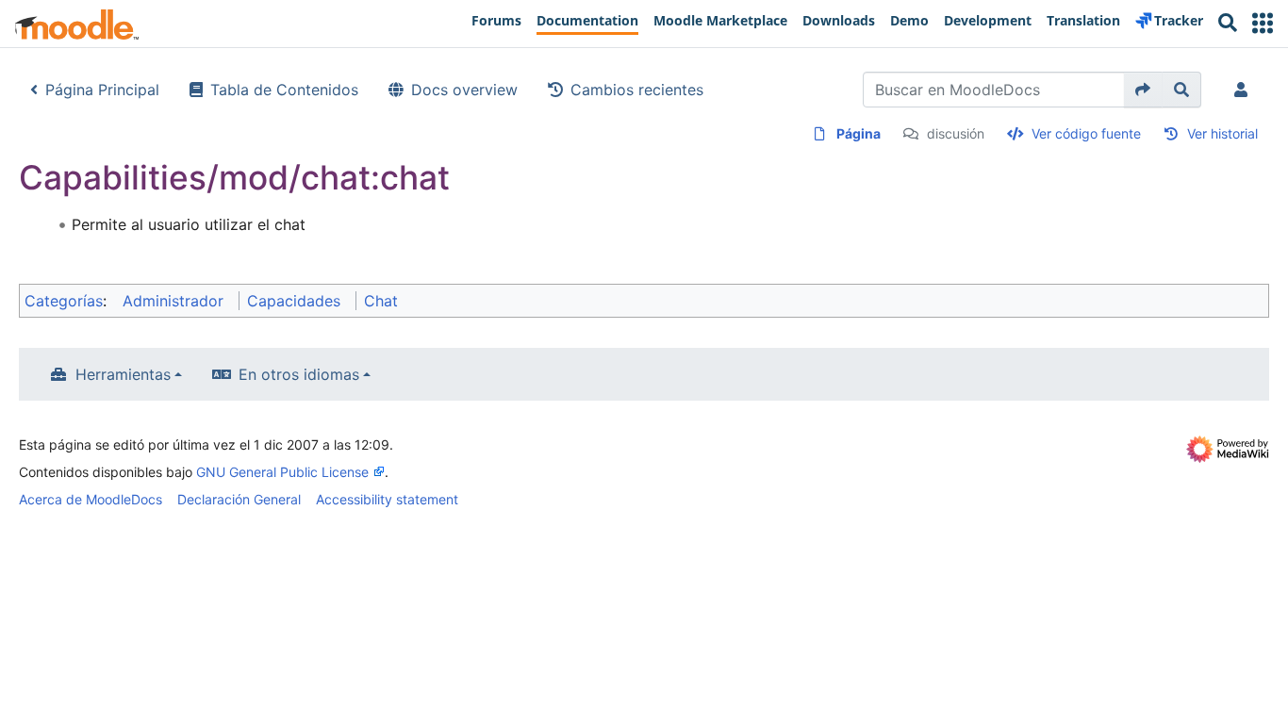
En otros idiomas (299, 374)
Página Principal (102, 89)
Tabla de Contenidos (284, 89)
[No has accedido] (1244, 89)
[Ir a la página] (1143, 89)
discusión (955, 133)
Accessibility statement (387, 499)
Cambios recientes (636, 89)
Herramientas (123, 374)
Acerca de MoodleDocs (90, 499)
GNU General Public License (282, 472)
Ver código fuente (1086, 133)
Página (858, 133)
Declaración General (239, 499)
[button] (1262, 23)
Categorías (64, 300)
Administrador (173, 300)
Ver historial (1222, 133)
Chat (381, 300)
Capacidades (293, 300)
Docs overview (464, 89)
